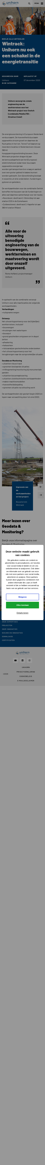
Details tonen (22, 613)
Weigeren (22, 597)
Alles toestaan (22, 605)
